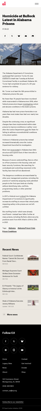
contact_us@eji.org (9, 390)
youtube (22, 350)
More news (12, 314)
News (4, 367)
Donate (24, 367)
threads (14, 350)
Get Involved (26, 363)
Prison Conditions (9, 231)
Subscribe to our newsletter (12, 402)
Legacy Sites (7, 363)
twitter (14, 341)
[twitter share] (12, 36)
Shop (23, 372)
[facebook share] (5, 36)
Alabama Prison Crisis (26, 228)
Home (4, 359)
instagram (5, 350)
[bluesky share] (19, 36)
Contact (24, 359)
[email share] (25, 36)
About (4, 372)
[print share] (32, 36)
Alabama (12, 228)
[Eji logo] (4, 3)
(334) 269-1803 (8, 386)
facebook (5, 341)
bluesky (22, 341)
